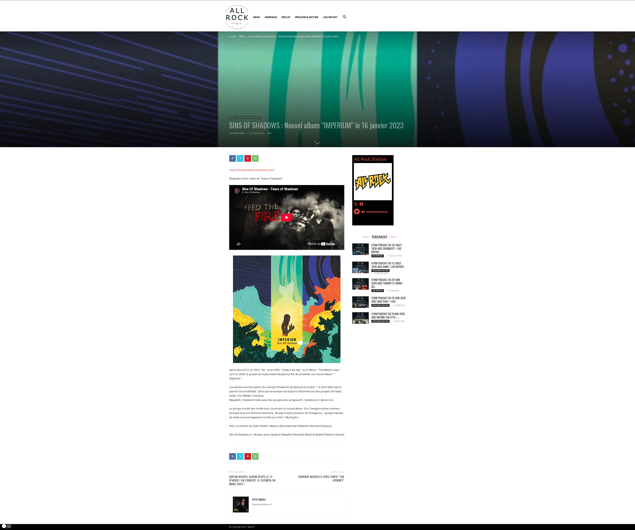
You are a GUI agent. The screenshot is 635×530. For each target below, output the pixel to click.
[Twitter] (240, 158)
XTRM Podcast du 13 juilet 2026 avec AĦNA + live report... (388, 265)
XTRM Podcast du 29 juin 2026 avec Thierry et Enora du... (386, 283)
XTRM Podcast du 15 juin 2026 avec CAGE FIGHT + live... (388, 299)
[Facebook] (232, 158)
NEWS (241, 36)
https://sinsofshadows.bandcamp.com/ (251, 169)
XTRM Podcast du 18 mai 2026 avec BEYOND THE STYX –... (388, 315)
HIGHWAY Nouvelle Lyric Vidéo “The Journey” (321, 478)
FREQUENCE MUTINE (380, 270)
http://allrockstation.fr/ (262, 504)
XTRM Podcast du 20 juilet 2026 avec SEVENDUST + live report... (386, 248)
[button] (7, 526)
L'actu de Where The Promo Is (261, 36)
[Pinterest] (247, 158)
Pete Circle (239, 133)
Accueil (232, 36)
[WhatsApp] (255, 158)
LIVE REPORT (377, 256)
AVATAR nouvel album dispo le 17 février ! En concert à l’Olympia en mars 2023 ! (252, 480)
